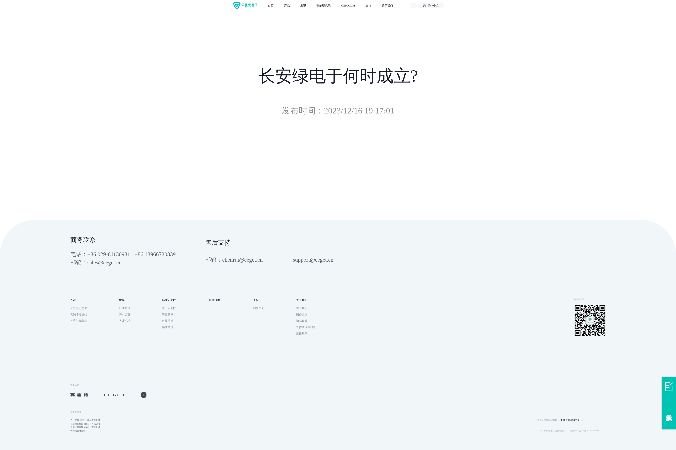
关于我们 (387, 5)
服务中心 (258, 308)
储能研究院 (324, 5)
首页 (271, 5)
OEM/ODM (348, 5)
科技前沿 (167, 320)
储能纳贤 (167, 327)
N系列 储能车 (78, 320)
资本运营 (124, 314)
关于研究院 (169, 308)
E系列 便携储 (78, 314)
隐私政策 (301, 320)
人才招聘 (124, 320)
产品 (287, 5)
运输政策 (301, 333)
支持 (368, 5)
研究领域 (167, 314)
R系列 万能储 (78, 308)
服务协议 (301, 314)
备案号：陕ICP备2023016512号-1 (585, 430)
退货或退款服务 (306, 327)
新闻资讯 (124, 308)
